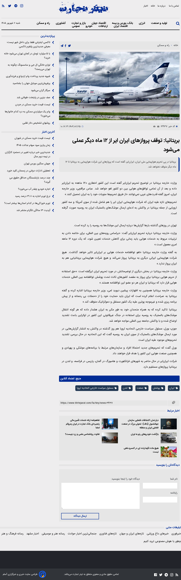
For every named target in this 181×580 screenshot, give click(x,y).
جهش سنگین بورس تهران (37, 164)
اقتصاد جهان (99, 23)
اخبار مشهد (32, 533)
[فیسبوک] (155, 574)
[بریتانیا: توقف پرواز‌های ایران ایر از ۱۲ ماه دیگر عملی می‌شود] (119, 86)
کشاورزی (61, 23)
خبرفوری (176, 533)
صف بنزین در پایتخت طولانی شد (33, 97)
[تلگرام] (15, 11)
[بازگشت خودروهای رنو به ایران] (169, 438)
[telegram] (62, 45)
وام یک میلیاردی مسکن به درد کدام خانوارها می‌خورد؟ (27, 114)
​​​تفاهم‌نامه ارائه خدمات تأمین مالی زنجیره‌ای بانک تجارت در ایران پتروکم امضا (83, 424)
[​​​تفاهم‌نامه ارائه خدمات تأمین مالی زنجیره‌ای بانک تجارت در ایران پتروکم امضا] (110, 424)
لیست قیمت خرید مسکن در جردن (32, 105)
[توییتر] (9, 11)
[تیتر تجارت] (83, 10)
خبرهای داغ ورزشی (158, 533)
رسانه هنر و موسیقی (53, 533)
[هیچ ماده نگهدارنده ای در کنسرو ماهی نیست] (169, 451)
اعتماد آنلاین (67, 378)
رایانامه (173, 493)
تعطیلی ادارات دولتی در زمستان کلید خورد (28, 171)
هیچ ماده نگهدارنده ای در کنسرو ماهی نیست (141, 450)
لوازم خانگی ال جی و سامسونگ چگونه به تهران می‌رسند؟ (29, 67)
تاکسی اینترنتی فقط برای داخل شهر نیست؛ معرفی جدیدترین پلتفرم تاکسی (28, 44)
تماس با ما (174, 6)
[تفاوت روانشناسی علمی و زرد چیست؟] (110, 438)
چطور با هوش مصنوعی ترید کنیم (162, 541)
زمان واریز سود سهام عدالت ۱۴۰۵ (33, 145)
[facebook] (65, 45)
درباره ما (162, 6)
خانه (153, 6)
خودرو (89, 26)
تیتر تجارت (77, 574)
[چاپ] (154, 126)
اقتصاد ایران (121, 26)
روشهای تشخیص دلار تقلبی (36, 123)
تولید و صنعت (159, 23)
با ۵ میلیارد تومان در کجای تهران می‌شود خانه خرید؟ (27, 56)
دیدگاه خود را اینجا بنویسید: (125, 479)
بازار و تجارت (78, 23)
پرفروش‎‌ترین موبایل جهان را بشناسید (31, 83)
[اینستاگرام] (21, 11)
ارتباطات (103, 26)
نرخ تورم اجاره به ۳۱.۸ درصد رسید (32, 196)
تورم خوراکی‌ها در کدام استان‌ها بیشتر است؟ (27, 203)
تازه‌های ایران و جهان (131, 533)
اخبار (146, 6)
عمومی (76, 26)
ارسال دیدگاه (80, 516)
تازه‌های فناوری (108, 533)
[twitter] (69, 45)
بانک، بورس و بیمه (123, 23)
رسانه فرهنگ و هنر (13, 533)
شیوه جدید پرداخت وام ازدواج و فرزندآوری (28, 76)
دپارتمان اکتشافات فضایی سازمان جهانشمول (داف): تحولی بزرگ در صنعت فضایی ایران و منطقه (140, 424)
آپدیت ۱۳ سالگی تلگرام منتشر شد (33, 210)
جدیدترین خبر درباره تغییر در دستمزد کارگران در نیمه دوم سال (27, 154)
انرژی (142, 23)
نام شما (173, 479)
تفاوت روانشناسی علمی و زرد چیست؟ (82, 434)
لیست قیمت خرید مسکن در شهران (32, 138)
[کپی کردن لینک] (174, 403)
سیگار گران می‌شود (40, 90)
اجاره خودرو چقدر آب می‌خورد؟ (34, 189)
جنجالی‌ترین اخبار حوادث (82, 533)
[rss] (3, 11)
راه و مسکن (44, 23)
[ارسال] (157, 126)
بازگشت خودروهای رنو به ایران (144, 434)
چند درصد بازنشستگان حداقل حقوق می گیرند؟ (29, 180)
